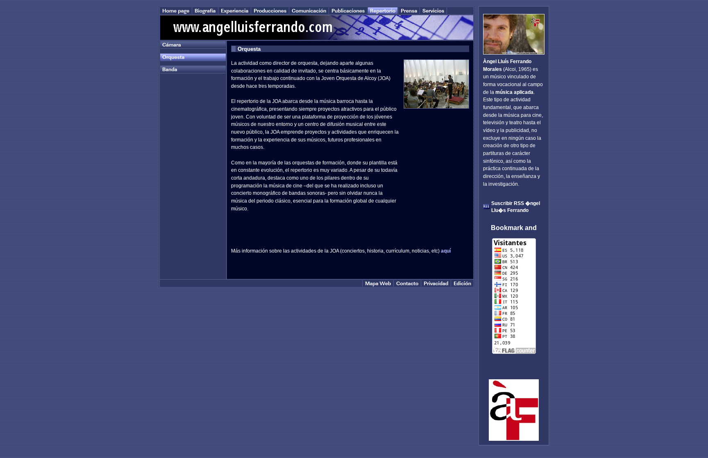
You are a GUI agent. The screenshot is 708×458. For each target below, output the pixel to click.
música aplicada (514, 92)
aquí (446, 251)
